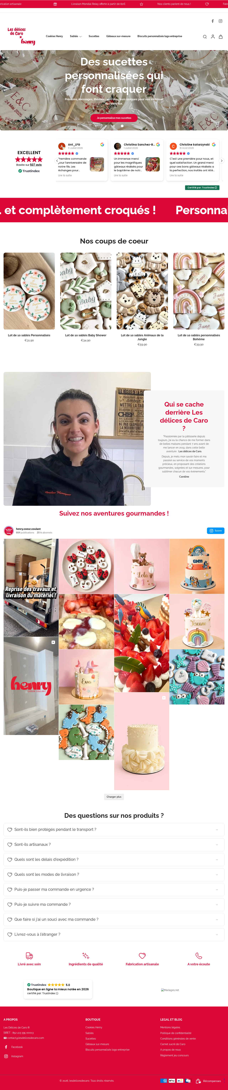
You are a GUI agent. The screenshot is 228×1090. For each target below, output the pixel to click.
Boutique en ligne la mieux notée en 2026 (58, 989)
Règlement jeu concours (174, 1055)
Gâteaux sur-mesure (118, 36)
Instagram (17, 1056)
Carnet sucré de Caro (172, 1044)
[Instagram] (220, 21)
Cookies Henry (54, 36)
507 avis (36, 165)
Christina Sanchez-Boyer (88, 144)
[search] (205, 36)
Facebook (17, 1047)
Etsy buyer (189, 144)
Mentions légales (170, 1027)
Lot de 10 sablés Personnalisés (29, 335)
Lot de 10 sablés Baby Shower (85, 335)
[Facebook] (213, 21)
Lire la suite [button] (67, 175)
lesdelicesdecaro (79, 1080)
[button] (221, 160)
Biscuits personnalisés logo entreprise (160, 36)
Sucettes (94, 36)
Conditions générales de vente (178, 1038)
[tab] (106, 126)
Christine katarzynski (141, 144)
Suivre (218, 530)
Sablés (74, 36)
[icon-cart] (220, 36)
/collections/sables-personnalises (20, 51)
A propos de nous (170, 1049)
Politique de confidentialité (175, 1033)
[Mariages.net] (170, 990)
